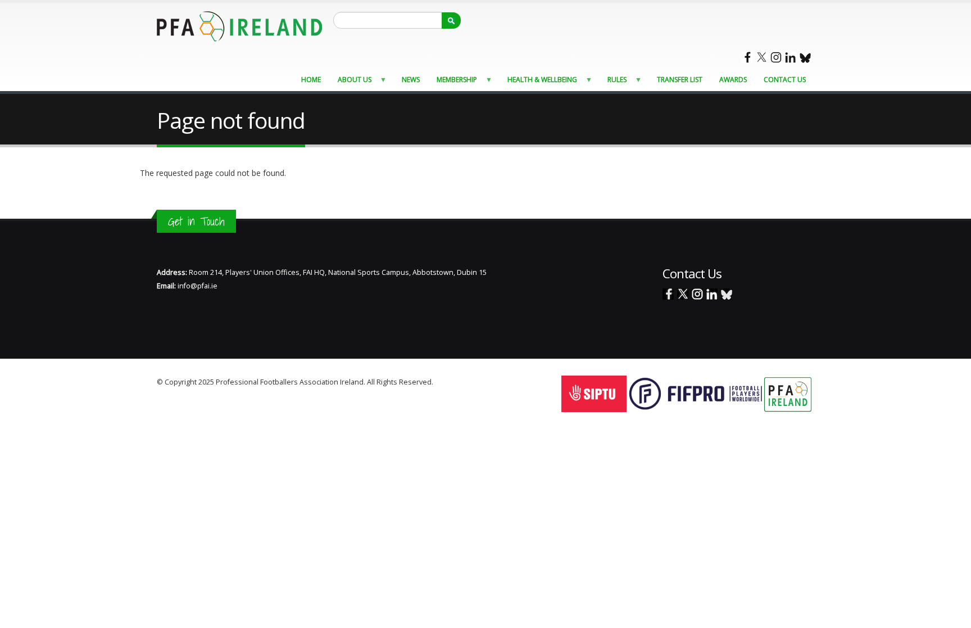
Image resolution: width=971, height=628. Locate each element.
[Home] (239, 25)
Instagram (776, 57)
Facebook (746, 57)
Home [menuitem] (311, 79)
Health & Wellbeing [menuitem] (539, 82)
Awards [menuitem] (733, 79)
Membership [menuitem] (453, 82)
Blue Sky (805, 57)
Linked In (790, 57)
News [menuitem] (411, 79)
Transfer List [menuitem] (679, 79)
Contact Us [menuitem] (785, 79)
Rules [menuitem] (614, 82)
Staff (442, 382)
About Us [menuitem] (351, 82)
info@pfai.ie (197, 286)
